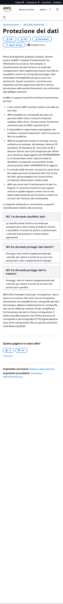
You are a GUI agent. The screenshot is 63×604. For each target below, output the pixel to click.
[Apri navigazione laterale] (4, 17)
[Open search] (57, 9)
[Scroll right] (50, 9)
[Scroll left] (16, 9)
